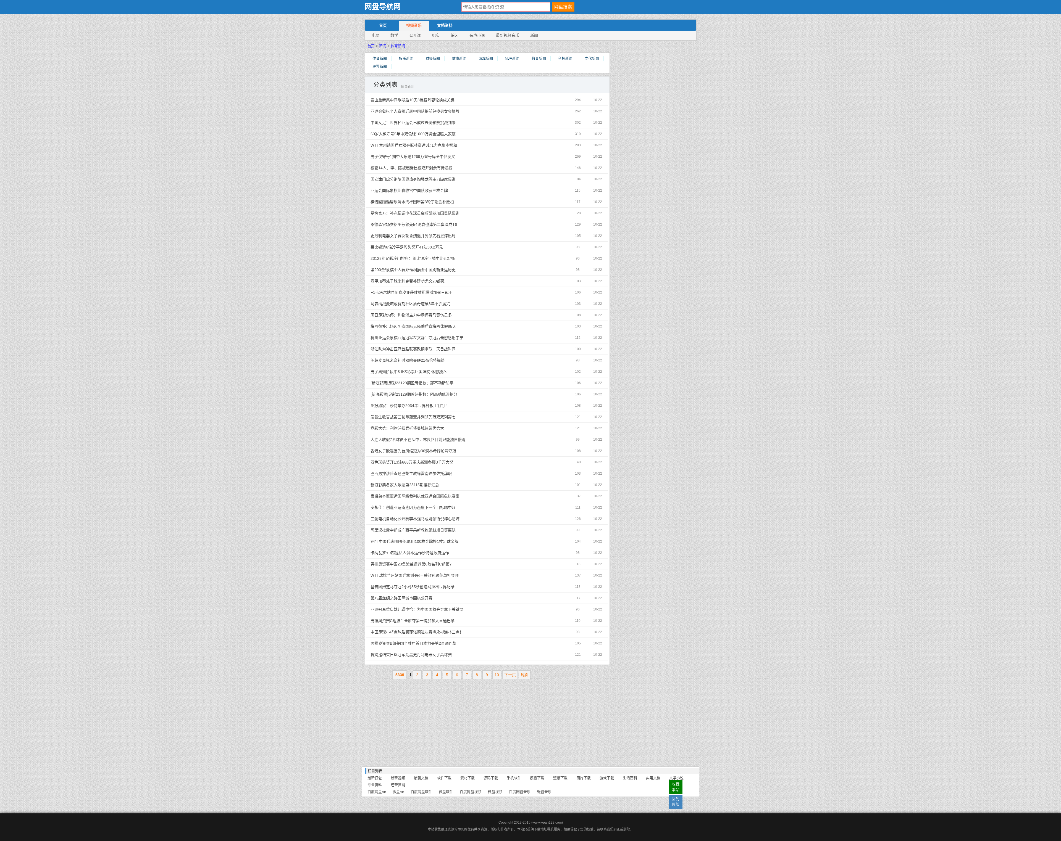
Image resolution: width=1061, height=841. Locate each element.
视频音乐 (414, 25)
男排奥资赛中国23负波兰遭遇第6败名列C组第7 (434, 564)
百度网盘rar (376, 792)
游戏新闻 (486, 58)
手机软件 (514, 778)
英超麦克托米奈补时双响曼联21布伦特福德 (434, 360)
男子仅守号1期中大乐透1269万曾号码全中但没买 (434, 156)
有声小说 (477, 35)
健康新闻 (459, 58)
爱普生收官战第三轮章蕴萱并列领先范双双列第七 (434, 417)
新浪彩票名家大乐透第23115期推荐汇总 (434, 485)
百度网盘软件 (421, 792)
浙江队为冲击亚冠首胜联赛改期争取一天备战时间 (434, 349)
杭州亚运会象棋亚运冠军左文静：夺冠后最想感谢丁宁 (434, 337)
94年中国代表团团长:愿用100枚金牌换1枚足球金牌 (434, 541)
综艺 (454, 35)
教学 (394, 35)
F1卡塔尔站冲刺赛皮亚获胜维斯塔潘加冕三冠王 (434, 292)
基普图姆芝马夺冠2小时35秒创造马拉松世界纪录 (434, 587)
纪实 (436, 35)
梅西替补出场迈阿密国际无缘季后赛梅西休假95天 (434, 326)
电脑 (375, 35)
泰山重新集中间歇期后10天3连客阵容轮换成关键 (434, 100)
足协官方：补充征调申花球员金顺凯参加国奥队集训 (434, 213)
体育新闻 (398, 46)
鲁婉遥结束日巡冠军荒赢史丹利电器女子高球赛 (434, 654)
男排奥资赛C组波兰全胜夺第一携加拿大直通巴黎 (434, 620)
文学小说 (676, 778)
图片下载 (583, 778)
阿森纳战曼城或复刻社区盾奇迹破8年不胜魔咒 (434, 304)
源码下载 (491, 778)
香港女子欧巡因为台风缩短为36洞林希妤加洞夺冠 (434, 451)
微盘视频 (495, 792)
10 (497, 675)
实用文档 (653, 778)
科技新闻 (565, 58)
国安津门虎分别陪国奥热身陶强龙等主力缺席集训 (434, 179)
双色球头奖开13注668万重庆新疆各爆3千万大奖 (434, 462)
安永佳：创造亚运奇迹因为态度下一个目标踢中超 (434, 507)
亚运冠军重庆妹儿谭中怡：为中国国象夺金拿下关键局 (434, 609)
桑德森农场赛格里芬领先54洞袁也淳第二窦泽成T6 (434, 224)
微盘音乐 (544, 792)
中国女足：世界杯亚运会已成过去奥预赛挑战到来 (434, 122)
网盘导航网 (383, 7)
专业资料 (374, 785)
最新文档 (421, 778)
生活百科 (630, 778)
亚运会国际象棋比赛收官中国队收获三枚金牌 (434, 190)
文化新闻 (592, 58)
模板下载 (537, 778)
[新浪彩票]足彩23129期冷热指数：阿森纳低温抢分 (434, 394)
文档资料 (445, 25)
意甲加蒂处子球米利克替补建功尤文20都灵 (434, 281)
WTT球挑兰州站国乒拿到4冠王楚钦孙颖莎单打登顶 (434, 575)
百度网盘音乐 (519, 792)
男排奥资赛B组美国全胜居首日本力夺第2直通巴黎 (434, 643)
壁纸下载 (560, 778)
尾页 (525, 675)
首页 (383, 25)
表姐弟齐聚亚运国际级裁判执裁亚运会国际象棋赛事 (434, 496)
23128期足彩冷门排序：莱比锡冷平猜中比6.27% (434, 258)
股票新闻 (379, 66)
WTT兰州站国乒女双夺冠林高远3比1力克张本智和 (434, 145)
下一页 (510, 675)
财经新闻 (433, 58)
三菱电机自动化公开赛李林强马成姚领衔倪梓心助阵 (434, 519)
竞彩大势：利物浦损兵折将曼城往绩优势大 (434, 428)
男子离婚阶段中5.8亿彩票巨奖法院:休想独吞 (434, 371)
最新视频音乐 (507, 35)
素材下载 (467, 778)
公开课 (415, 35)
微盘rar (398, 792)
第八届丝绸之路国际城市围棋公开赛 (434, 598)
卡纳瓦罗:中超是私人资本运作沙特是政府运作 (434, 553)
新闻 (534, 35)
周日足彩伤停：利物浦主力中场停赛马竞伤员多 (434, 315)
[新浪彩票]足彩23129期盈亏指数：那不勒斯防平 (434, 383)
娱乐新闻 (406, 58)
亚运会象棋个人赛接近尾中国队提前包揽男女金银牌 (434, 111)
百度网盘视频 (470, 792)
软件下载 (444, 778)
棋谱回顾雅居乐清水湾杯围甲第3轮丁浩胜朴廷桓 (434, 202)
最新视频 (398, 778)
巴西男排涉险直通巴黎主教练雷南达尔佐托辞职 (434, 473)
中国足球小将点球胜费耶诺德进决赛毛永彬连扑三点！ (434, 632)
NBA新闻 (512, 58)
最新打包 (374, 778)
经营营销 (398, 785)
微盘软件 (446, 792)
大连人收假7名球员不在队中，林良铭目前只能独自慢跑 (434, 439)
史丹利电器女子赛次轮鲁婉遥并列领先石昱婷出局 (434, 236)
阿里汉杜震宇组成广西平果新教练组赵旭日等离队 (434, 530)
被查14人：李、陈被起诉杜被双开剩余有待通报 (434, 168)
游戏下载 (607, 778)
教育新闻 (539, 58)
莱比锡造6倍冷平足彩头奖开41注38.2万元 (434, 247)
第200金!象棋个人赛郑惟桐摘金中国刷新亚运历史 (434, 270)
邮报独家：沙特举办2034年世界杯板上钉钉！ (434, 405)
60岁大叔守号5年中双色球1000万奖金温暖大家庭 (434, 134)
